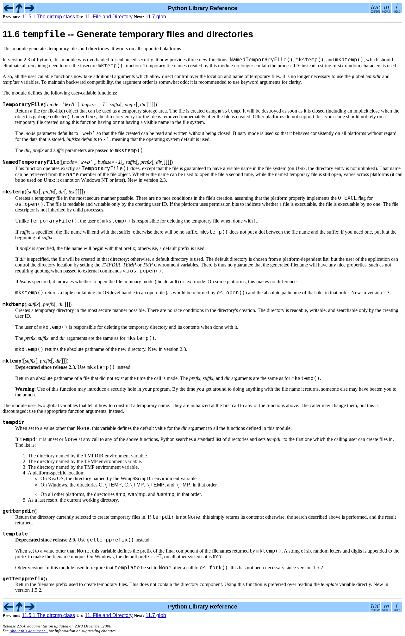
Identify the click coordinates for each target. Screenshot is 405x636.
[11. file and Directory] (19, 11)
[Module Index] (386, 11)
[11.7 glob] (30, 11)
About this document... (28, 631)
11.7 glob (156, 16)
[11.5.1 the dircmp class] (8, 11)
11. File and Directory (109, 16)
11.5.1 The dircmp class (48, 16)
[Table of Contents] (375, 11)
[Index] (397, 11)
